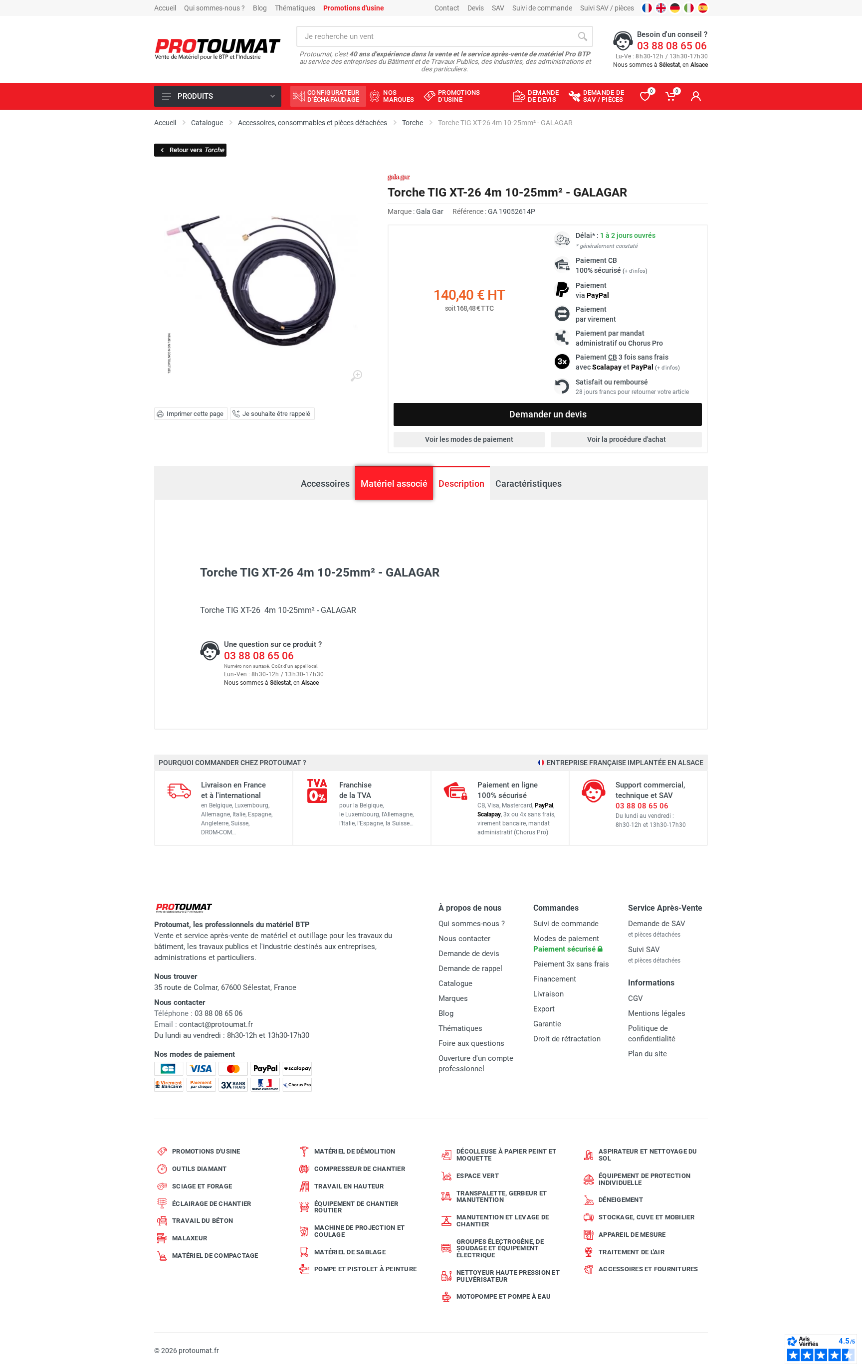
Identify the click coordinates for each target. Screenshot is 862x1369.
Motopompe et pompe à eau (503, 1296)
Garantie (547, 1023)
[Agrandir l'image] (356, 376)
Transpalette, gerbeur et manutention (501, 1196)
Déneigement (621, 1199)
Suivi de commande (542, 7)
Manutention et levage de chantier (502, 1220)
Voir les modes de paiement (469, 439)
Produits (195, 96)
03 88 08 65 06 (672, 46)
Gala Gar (429, 211)
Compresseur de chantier (359, 1169)
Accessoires (325, 483)
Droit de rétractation (567, 1038)
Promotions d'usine (206, 1151)
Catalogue (455, 983)
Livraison (548, 993)
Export (544, 1008)
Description (461, 483)
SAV (498, 7)
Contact (446, 7)
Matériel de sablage (350, 1252)
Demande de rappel (470, 968)
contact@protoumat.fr (216, 1024)
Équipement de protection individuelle (644, 1179)
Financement (554, 979)
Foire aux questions (471, 1043)
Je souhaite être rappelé (276, 413)
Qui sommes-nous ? (214, 7)
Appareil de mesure (632, 1234)
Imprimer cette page (195, 413)
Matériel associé (394, 483)
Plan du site (647, 1053)
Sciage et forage (202, 1186)
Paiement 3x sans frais (571, 964)
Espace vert (477, 1175)
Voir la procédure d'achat (626, 439)
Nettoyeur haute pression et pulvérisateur (508, 1276)
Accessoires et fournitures (648, 1269)
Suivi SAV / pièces (607, 7)
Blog (260, 7)
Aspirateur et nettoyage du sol (648, 1155)
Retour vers (197, 150)
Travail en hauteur (349, 1186)
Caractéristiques (528, 483)
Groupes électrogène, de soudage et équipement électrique (500, 1248)
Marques (453, 998)
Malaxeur (189, 1238)
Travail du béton (202, 1220)
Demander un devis (548, 414)
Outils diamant (199, 1169)
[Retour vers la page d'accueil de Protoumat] (217, 49)
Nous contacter (464, 938)
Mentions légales (656, 1013)
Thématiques (295, 7)
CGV (635, 998)
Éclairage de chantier (211, 1203)
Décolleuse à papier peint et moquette (506, 1155)
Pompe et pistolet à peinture (365, 1269)
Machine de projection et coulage (359, 1231)
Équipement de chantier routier (356, 1207)
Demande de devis (468, 953)
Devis (475, 7)
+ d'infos (635, 271)
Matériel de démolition (355, 1151)
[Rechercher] (582, 36)
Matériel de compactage (215, 1255)
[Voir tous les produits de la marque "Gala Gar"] (399, 178)
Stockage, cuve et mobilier (647, 1217)
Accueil (165, 7)
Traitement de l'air (631, 1252)
